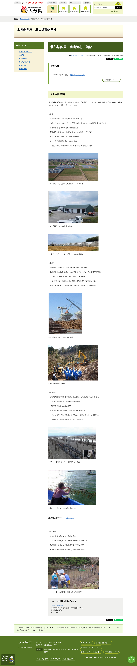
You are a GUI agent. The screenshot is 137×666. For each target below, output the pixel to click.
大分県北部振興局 (56, 605)
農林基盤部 (23, 69)
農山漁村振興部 (24, 62)
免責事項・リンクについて (90, 647)
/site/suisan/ (70, 518)
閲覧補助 (63, 3)
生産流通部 (23, 65)
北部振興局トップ (25, 52)
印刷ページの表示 (77, 55)
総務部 (21, 55)
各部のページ (21, 45)
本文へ (17, 3)
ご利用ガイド (52, 3)
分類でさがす (63, 11)
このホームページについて (90, 652)
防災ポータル (52, 11)
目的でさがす (74, 11)
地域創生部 (23, 58)
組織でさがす (85, 11)
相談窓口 (86, 3)
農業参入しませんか (77, 75)
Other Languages (75, 3)
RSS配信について (111, 652)
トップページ (24, 19)
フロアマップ (55, 659)
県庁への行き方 (42, 659)
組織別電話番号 (68, 659)
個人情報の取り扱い (102, 643)
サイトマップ (85, 643)
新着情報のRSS (109, 80)
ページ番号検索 (113, 11)
